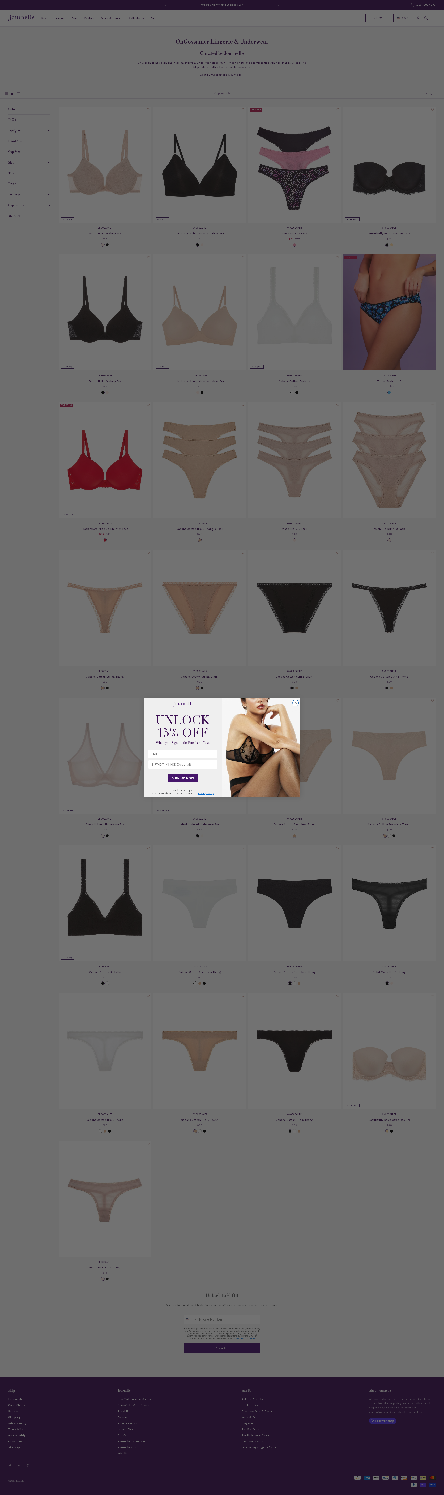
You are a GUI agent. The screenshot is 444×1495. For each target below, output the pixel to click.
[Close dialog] (296, 703)
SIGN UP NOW (183, 778)
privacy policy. (206, 793)
